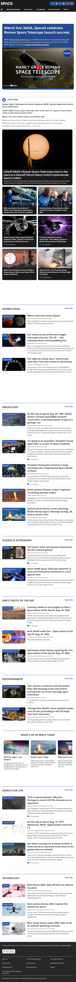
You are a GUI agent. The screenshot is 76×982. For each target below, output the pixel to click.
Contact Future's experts (33, 959)
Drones (6, 885)
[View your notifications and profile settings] (64, 3)
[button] (69, 3)
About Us (5, 959)
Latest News (12, 99)
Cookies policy (30, 963)
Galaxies (6, 548)
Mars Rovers (7, 608)
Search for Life (8, 798)
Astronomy (28, 9)
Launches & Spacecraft (11, 490)
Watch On (7, 85)
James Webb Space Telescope (9, 570)
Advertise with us (7, 967)
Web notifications (31, 967)
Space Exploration (13, 9)
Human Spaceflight (10, 651)
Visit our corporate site (63, 945)
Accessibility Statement (57, 963)
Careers (52, 967)
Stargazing (40, 9)
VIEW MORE (69, 308)
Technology (7, 632)
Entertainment (54, 9)
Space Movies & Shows (11, 686)
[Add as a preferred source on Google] (8, 951)
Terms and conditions (56, 959)
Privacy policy (6, 963)
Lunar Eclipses (8, 316)
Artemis (6, 466)
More (65, 9)
